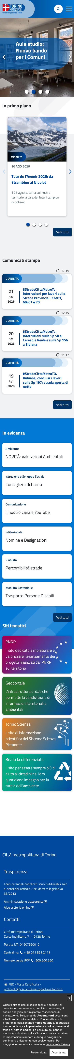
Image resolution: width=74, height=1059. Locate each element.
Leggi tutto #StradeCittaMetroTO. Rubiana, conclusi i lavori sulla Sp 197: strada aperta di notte (37, 375)
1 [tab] (26, 92)
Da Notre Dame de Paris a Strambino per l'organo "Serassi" (34, 57)
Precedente (4, 57)
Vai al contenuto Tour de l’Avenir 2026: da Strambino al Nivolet (37, 167)
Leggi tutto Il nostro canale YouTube (37, 511)
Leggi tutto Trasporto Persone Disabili (37, 594)
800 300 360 (44, 960)
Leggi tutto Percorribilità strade (37, 566)
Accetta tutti (59, 1052)
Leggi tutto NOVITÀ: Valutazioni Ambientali (37, 455)
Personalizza (39, 1052)
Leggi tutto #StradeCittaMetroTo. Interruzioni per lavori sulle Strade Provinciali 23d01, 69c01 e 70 (37, 291)
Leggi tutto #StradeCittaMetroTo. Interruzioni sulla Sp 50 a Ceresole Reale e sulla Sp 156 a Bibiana (37, 333)
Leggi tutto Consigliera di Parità (37, 483)
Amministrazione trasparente (23, 901)
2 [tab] (33, 92)
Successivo (70, 57)
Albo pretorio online (17, 907)
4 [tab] (47, 92)
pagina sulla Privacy (58, 1044)
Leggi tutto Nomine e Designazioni (37, 539)
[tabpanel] (37, 57)
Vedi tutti (64, 231)
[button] (69, 9)
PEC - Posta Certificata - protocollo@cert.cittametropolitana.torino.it (33, 986)
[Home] (15, 9)
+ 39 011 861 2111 (37, 952)
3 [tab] (40, 92)
